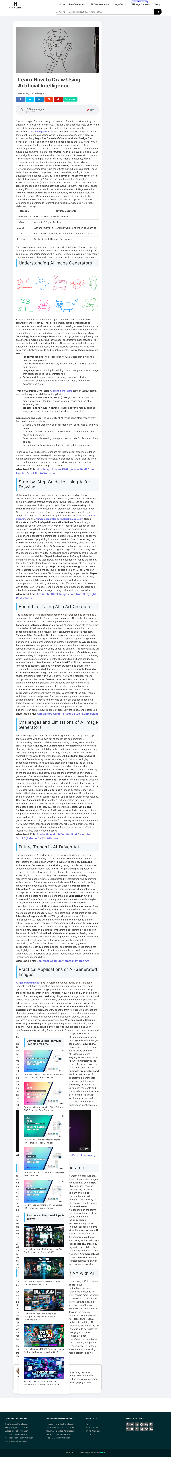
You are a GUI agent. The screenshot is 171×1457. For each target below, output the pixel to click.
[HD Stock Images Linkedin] (137, 1424)
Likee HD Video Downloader (57, 1438)
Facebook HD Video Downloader (59, 1424)
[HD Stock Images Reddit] (137, 1429)
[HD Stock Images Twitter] (132, 1424)
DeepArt (20, 519)
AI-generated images (27, 982)
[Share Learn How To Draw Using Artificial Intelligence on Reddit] (48, 99)
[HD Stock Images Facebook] (128, 1424)
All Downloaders (99, 4)
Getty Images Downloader (16, 1427)
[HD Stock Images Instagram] (142, 1424)
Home (62, 4)
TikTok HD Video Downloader (58, 1434)
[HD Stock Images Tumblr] (128, 1429)
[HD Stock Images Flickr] (132, 1429)
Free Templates (77, 4)
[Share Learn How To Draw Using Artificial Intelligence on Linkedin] (39, 99)
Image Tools (119, 4)
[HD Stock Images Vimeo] (146, 1429)
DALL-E (91, 515)
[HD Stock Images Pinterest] (151, 1424)
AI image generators (42, 131)
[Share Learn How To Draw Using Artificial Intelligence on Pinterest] (58, 99)
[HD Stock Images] (16, 7)
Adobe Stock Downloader (16, 1431)
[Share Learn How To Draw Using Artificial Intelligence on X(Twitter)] (30, 99)
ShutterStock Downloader (16, 1424)
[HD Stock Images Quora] (142, 1429)
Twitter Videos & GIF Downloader (59, 1427)
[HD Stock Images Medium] (146, 1424)
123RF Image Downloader (16, 1434)
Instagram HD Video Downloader (59, 1431)
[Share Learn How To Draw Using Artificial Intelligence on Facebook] (20, 99)
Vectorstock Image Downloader (19, 1438)
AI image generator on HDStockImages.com (59, 519)
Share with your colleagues (31, 93)
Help (102, 1452)
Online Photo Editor (94, 1431)
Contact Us (90, 1434)
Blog (157, 4)
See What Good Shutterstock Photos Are (63, 960)
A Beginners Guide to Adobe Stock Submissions (67, 713)
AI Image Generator (141, 3)
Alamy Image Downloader (16, 1441)
